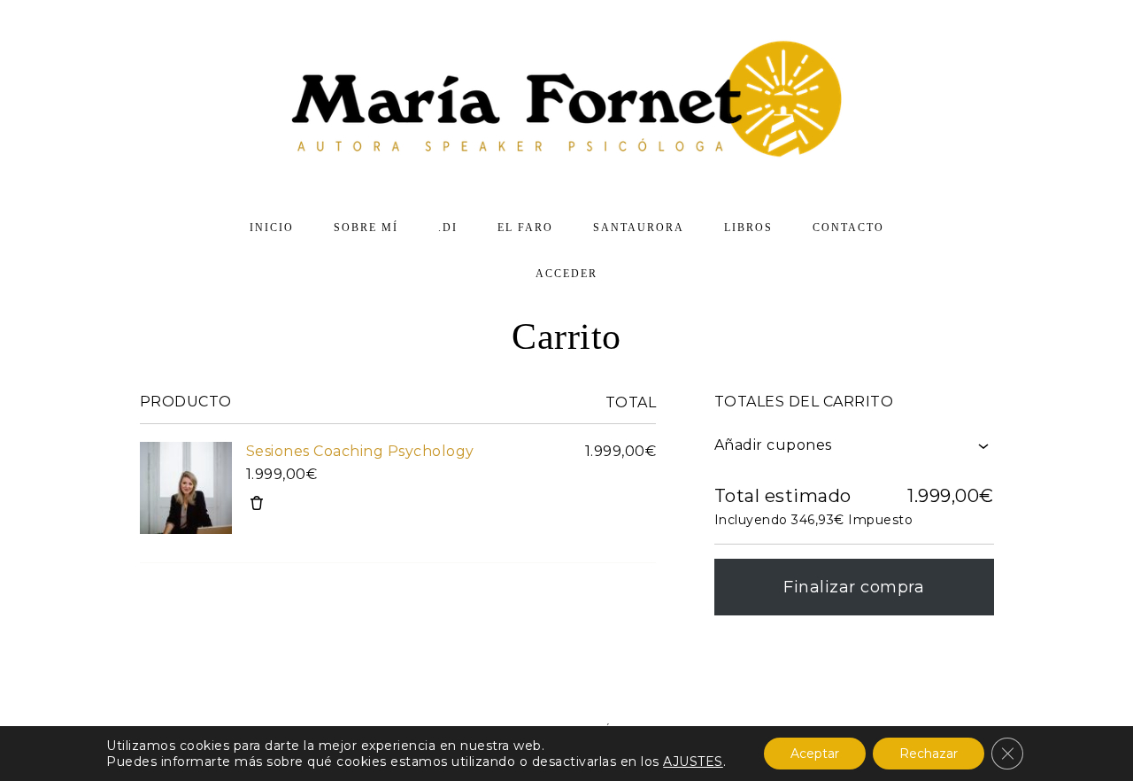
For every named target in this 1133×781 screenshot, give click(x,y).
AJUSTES (693, 761)
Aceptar (814, 754)
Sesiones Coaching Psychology (360, 451)
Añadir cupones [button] (773, 445)
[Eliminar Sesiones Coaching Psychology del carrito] (256, 503)
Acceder (566, 273)
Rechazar (928, 754)
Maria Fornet (566, 101)
